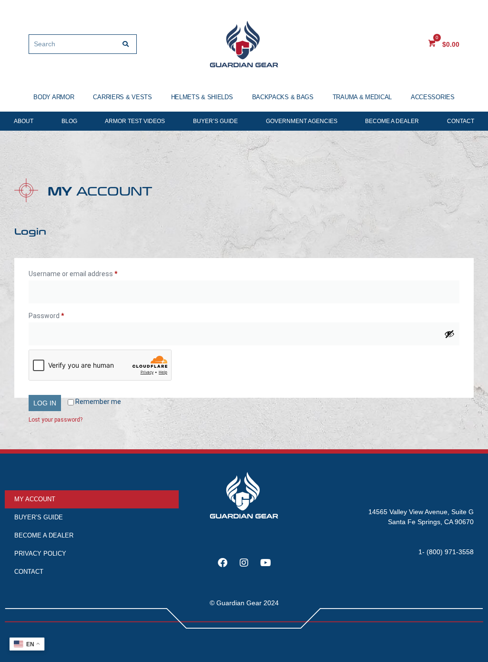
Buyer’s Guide (215, 121)
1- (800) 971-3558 (446, 552)
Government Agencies (301, 121)
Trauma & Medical (362, 97)
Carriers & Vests (122, 97)
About (23, 121)
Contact (460, 121)
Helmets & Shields (202, 97)
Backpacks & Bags (283, 97)
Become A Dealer (392, 121)
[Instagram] (244, 562)
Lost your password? (55, 419)
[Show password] (449, 334)
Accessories (433, 97)
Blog (69, 121)
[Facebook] (222, 562)
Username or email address (86, 272)
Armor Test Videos (135, 121)
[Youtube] (265, 562)
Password (60, 314)
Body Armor (53, 97)
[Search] (125, 44)
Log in (44, 403)
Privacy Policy (40, 553)
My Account (34, 499)
